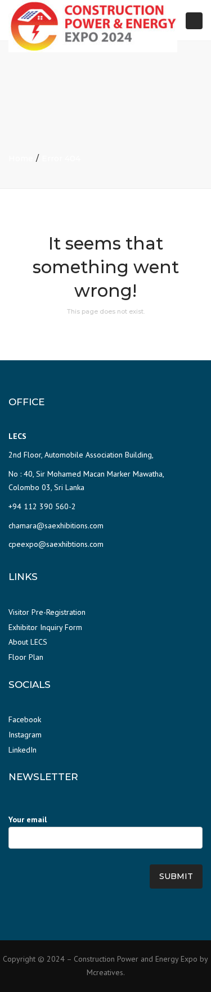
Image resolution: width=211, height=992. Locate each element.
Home (20, 158)
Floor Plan (25, 657)
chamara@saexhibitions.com (56, 525)
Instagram (25, 735)
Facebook (24, 719)
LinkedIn (22, 750)
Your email (27, 819)
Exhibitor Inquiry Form (45, 627)
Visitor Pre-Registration (47, 612)
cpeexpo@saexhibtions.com (56, 544)
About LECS (27, 642)
